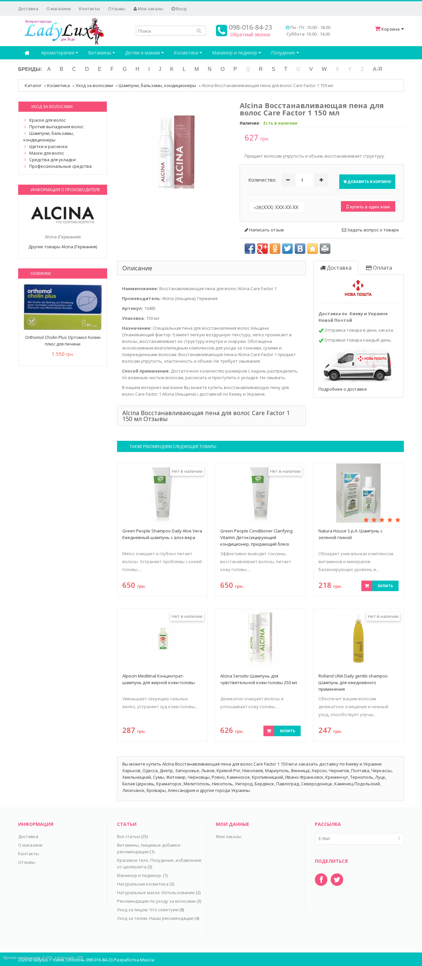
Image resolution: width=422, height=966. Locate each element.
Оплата (382, 267)
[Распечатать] (325, 248)
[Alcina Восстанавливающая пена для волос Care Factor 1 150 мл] (174, 150)
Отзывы (116, 9)
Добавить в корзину (369, 181)
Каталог (33, 85)
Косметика (186, 52)
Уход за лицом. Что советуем (147, 910)
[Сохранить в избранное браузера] (312, 248)
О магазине (58, 9)
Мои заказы (150, 9)
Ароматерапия (58, 52)
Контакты (89, 9)
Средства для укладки (52, 160)
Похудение (283, 52)
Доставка (28, 9)
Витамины (100, 52)
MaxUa (147, 960)
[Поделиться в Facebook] (250, 248)
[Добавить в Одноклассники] (275, 248)
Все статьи (128, 836)
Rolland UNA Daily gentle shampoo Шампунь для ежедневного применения (353, 682)
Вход (180, 9)
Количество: (262, 180)
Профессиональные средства (60, 166)
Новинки (41, 273)
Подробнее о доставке (342, 389)
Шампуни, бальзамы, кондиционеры (157, 85)
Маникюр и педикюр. (139, 875)
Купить (385, 585)
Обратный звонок (250, 34)
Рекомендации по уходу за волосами (156, 901)
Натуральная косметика (142, 884)
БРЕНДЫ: (30, 69)
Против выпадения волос (56, 127)
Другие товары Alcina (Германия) (62, 247)
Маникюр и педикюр (235, 52)
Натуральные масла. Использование (156, 892)
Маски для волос (46, 153)
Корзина (390, 29)
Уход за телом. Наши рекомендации (155, 918)
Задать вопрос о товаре (372, 230)
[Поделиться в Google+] (262, 248)
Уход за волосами (94, 85)
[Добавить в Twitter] (287, 248)
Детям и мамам (143, 52)
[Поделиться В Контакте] (300, 248)
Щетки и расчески (48, 146)
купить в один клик (369, 206)
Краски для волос (47, 120)
